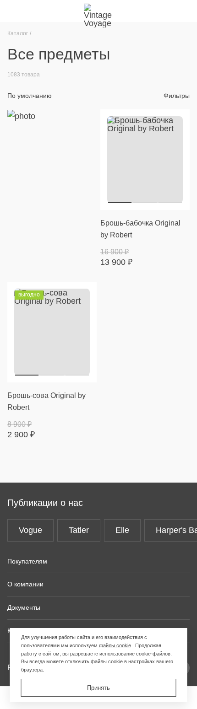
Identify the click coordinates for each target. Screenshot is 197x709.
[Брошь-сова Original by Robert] (52, 332)
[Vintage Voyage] (98, 11)
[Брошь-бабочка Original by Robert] (145, 159)
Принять (98, 687)
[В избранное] (177, 122)
